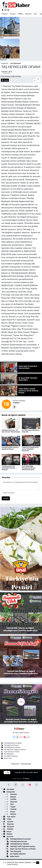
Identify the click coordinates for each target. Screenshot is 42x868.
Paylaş (6, 80)
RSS (7, 772)
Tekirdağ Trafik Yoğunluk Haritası (15, 749)
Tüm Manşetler (9, 754)
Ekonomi (28, 14)
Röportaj (10, 824)
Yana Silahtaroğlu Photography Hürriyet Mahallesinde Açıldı (28, 467)
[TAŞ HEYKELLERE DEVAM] (21, 76)
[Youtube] (24, 737)
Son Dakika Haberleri (11, 756)
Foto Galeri (11, 817)
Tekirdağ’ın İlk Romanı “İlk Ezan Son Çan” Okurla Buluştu (11, 431)
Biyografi (10, 827)
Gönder (5, 498)
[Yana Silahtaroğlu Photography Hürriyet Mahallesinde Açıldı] (31, 459)
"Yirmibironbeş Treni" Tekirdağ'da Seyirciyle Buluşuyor (8, 467)
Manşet (13, 14)
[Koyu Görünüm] (3, 10)
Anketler (10, 829)
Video (9, 819)
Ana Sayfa (10, 789)
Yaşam (12, 807)
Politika (20, 14)
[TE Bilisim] (6, 404)
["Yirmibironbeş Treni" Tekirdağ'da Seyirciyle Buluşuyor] (11, 459)
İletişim (13, 814)
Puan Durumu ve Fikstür (11, 752)
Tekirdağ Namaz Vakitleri (12, 747)
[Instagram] (21, 737)
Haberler (4, 63)
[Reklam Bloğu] (21, 549)
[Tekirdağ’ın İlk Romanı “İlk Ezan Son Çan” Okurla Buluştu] (11, 423)
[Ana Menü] (8, 10)
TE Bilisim (16, 403)
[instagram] (22, 784)
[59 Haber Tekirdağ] (20, 4)
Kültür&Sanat (16, 63)
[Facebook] (13, 737)
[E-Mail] (14, 407)
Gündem (4, 14)
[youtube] (29, 784)
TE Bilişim (26, 778)
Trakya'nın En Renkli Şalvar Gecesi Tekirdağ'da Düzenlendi (30, 449)
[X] (17, 737)
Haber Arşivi (8, 758)
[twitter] (15, 784)
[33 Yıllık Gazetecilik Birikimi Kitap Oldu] (31, 423)
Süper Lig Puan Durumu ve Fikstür (23, 849)
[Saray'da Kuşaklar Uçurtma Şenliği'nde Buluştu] (11, 441)
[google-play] (25, 764)
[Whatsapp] (28, 737)
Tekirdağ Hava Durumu (11, 745)
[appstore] (15, 764)
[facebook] (8, 784)
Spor (35, 14)
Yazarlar (13, 809)
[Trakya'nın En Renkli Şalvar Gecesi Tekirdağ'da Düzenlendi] (31, 441)
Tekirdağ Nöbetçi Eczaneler (13, 743)
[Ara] (5, 10)
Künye (12, 812)
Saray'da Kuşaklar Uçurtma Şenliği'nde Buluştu (10, 448)
